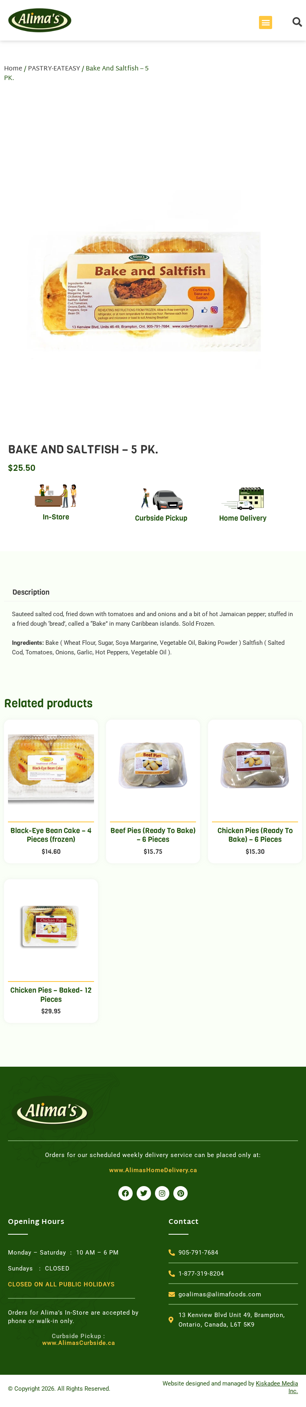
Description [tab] (30, 592)
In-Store (56, 517)
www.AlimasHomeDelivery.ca (153, 1170)
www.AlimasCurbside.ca (78, 1340)
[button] (265, 22)
